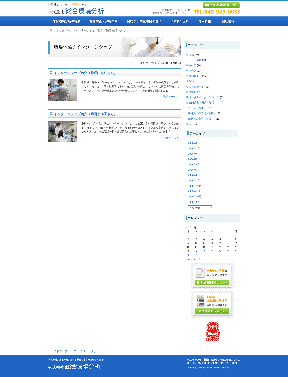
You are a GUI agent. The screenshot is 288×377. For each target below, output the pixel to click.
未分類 (190, 81)
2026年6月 (194, 153)
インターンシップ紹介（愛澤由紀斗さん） (85, 72)
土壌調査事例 (193, 76)
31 (196, 254)
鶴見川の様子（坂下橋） (202, 113)
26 (212, 251)
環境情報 (191, 92)
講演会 (190, 124)
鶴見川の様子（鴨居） (201, 118)
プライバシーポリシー (87, 351)
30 (188, 254)
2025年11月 (194, 191)
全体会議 (191, 70)
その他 (190, 54)
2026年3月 (194, 169)
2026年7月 (194, 148)
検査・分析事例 (195, 86)
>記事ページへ (170, 96)
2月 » (197, 258)
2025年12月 (194, 186)
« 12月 (188, 258)
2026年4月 (194, 164)
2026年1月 (194, 180)
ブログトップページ (60, 30)
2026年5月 (194, 159)
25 (204, 251)
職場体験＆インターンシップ (202, 97)
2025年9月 (194, 202)
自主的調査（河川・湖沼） (201, 102)
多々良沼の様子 (197, 108)
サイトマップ (59, 351)
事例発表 (191, 65)
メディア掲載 (193, 60)
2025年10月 (194, 196)
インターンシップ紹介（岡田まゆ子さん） (85, 113)
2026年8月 (194, 143)
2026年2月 (194, 175)
